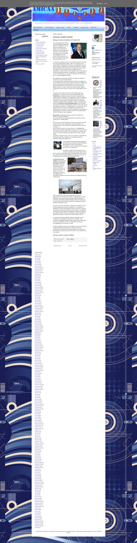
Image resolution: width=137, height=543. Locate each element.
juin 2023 (37, 316)
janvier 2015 (37, 480)
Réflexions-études (40, 59)
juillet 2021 (37, 353)
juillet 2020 (37, 373)
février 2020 (37, 381)
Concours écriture (49, 27)
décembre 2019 (38, 384)
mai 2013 (37, 512)
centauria (95, 531)
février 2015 (37, 478)
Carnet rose (38, 47)
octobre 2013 (38, 504)
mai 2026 (37, 259)
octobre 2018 (38, 407)
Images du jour (84, 27)
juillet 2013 (37, 509)
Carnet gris (38, 45)
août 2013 (37, 508)
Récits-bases (39, 53)
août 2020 (37, 371)
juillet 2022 (37, 334)
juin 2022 (37, 335)
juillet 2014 (37, 490)
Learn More (100, 3)
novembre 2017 (38, 425)
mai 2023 (37, 318)
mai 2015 (37, 474)
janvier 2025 (37, 285)
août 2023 (37, 313)
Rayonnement (39, 52)
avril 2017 (37, 436)
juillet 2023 (37, 314)
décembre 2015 (38, 462)
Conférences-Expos (40, 48)
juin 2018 (37, 413)
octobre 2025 (38, 271)
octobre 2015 (38, 465)
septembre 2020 (38, 370)
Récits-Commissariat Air (41, 56)
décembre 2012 (38, 521)
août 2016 (37, 449)
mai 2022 (37, 337)
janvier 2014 (37, 499)
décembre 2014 (38, 482)
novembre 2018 (38, 405)
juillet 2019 (37, 392)
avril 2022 (37, 339)
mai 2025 (37, 279)
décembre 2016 (38, 443)
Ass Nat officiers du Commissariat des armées (97, 148)
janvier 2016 (37, 461)
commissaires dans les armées (97, 151)
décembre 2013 (38, 501)
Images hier (94, 27)
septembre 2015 (38, 467)
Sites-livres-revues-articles (41, 61)
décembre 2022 (38, 326)
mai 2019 (37, 396)
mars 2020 (37, 379)
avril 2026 (37, 261)
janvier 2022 (37, 344)
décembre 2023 (38, 306)
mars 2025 (37, 282)
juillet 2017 (37, 431)
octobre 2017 (38, 426)
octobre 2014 (38, 485)
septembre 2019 (38, 389)
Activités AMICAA (39, 42)
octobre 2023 (38, 310)
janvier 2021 (37, 363)
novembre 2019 (38, 386)
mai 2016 (37, 454)
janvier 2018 (37, 422)
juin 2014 (37, 491)
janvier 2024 (37, 305)
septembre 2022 (38, 331)
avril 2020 (37, 378)
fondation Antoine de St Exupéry (97, 154)
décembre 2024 (38, 287)
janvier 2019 (37, 402)
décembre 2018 (38, 404)
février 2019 (37, 400)
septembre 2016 (38, 448)
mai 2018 (37, 415)
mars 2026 (37, 262)
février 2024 (37, 303)
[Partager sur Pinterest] (73, 239)
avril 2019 (37, 397)
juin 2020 (37, 375)
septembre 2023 (38, 311)
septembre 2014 (38, 487)
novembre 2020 (38, 366)
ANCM (94, 145)
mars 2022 (37, 340)
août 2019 (37, 391)
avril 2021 (37, 358)
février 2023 (37, 323)
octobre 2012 (38, 524)
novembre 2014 (38, 483)
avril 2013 (37, 514)
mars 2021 (37, 360)
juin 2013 (37, 511)
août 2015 (37, 469)
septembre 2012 (38, 525)
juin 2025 (37, 277)
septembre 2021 (38, 350)
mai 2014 (37, 493)
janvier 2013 (37, 519)
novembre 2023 (38, 308)
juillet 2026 (37, 256)
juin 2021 (37, 355)
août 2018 (37, 410)
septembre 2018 (38, 409)
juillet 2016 (37, 451)
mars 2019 (37, 399)
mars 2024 (37, 301)
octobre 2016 (38, 446)
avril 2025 (37, 280)
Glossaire (36, 30)
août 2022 (37, 332)
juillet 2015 (37, 470)
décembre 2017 (38, 423)
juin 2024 (37, 297)
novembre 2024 (38, 288)
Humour (37, 50)
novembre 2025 (38, 269)
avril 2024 (37, 300)
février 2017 (37, 439)
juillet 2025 (37, 275)
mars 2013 (37, 516)
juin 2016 (37, 452)
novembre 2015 (38, 464)
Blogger (68, 532)
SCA (94, 166)
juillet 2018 (37, 412)
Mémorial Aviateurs (97, 160)
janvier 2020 (37, 383)
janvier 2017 (37, 441)
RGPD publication (38, 27)
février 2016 (37, 459)
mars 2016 (37, 457)
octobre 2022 (38, 329)
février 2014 (37, 498)
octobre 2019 (38, 387)
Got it (106, 3)
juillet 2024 (37, 295)
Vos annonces (39, 64)
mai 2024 (37, 298)
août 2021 (37, 352)
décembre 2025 (38, 267)
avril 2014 (37, 495)
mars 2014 (37, 496)
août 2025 (37, 274)
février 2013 (37, 517)
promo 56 (95, 165)
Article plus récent (57, 245)
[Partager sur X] (70, 239)
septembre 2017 (38, 428)
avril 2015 (37, 475)
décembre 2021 (38, 345)
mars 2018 (37, 418)
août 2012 (37, 527)
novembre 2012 (38, 522)
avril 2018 (37, 417)
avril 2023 (37, 319)
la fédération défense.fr (95, 159)
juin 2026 (37, 258)
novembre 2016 (38, 444)
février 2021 (37, 362)
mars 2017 (37, 438)
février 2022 (37, 342)
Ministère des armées (96, 163)
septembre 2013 (38, 506)
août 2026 (37, 254)
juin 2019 (37, 394)
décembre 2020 (38, 365)
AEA (94, 143)
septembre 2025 (38, 272)
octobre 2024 (38, 290)
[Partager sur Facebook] (71, 239)
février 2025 (37, 284)
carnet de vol (59, 240)
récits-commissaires (40, 55)
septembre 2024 (38, 292)
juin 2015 (37, 472)
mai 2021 (37, 357)
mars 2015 (37, 477)
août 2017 (37, 430)
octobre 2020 (38, 368)
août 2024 (37, 293)
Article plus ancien (83, 245)
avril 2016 (37, 456)
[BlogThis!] (68, 239)
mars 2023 (37, 321)
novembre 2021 (38, 347)
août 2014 (37, 488)
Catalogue (75, 27)
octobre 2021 (38, 349)
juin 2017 (37, 433)
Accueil (70, 245)
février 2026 (37, 264)
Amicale (69, 27)
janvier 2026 (37, 266)
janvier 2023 (37, 324)
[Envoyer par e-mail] (67, 239)
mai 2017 (37, 435)
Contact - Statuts (60, 27)
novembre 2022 (38, 327)
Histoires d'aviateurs (97, 156)
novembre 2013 (38, 503)
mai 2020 (37, 376)
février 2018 (37, 420)
